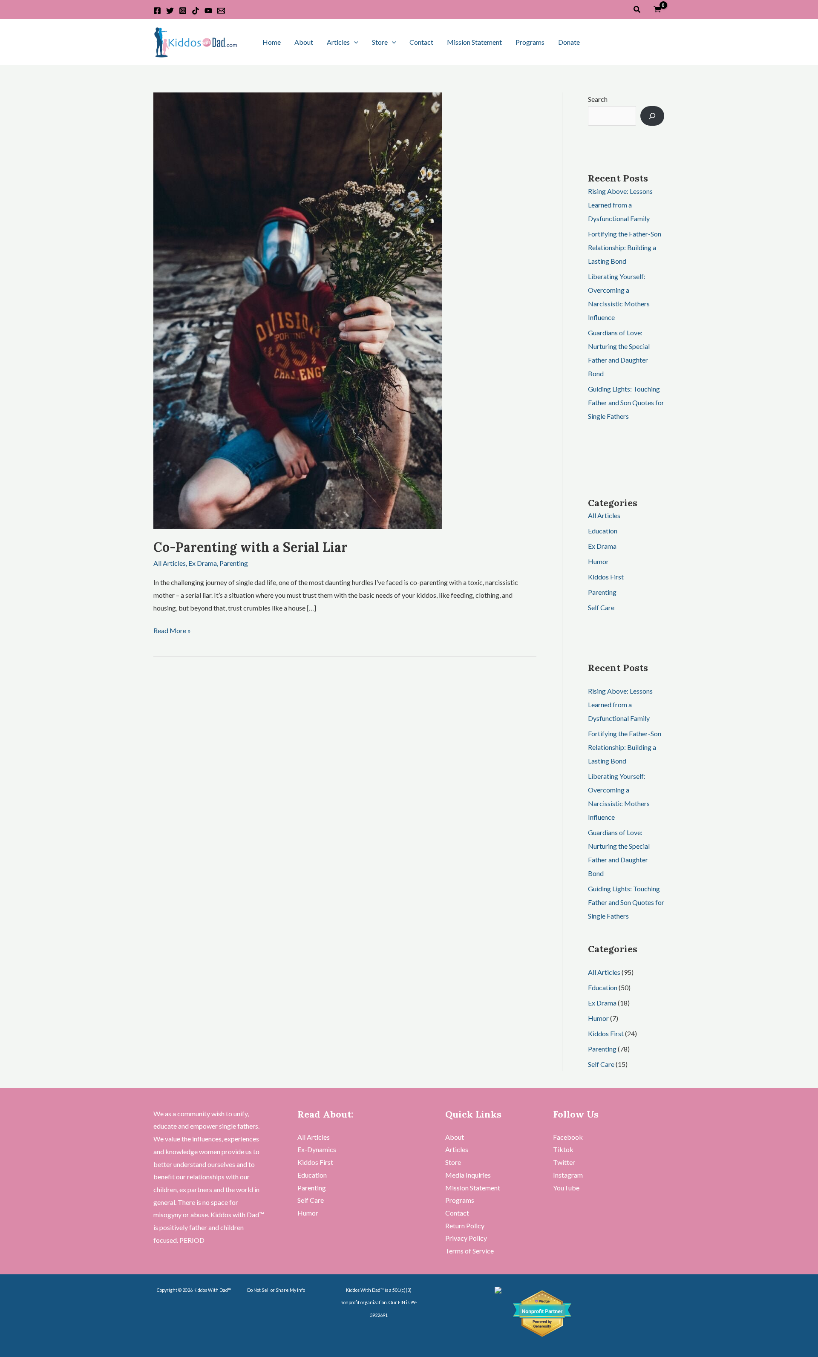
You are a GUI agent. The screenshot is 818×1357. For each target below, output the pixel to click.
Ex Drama (202, 563)
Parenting (233, 563)
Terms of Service (469, 1251)
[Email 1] (221, 10)
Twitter (564, 1162)
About (303, 42)
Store (380, 42)
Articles (338, 42)
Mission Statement (474, 42)
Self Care (601, 607)
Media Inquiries (468, 1175)
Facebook (568, 1137)
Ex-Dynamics (316, 1149)
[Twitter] (170, 10)
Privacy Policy (466, 1238)
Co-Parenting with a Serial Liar (250, 547)
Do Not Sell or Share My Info (276, 1290)
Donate (569, 42)
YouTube (566, 1188)
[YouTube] (208, 10)
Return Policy (464, 1226)
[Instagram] (183, 10)
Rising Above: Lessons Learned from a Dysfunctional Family (620, 204)
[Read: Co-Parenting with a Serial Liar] (297, 309)
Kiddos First (606, 577)
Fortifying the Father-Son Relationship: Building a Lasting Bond (624, 247)
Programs (530, 42)
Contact (421, 42)
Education (602, 531)
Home (271, 42)
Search (598, 99)
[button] (637, 9)
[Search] (652, 116)
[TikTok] (195, 10)
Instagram (568, 1175)
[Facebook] (157, 10)
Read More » (172, 629)
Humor (598, 561)
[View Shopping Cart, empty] (657, 10)
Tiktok (563, 1149)
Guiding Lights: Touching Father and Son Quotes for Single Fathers (626, 402)
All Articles (169, 563)
